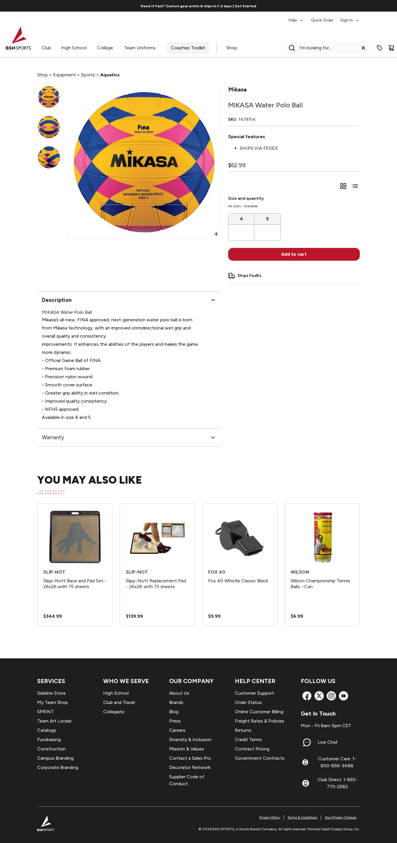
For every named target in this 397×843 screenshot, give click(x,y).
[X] (319, 696)
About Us (179, 693)
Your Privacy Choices (340, 817)
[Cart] (391, 48)
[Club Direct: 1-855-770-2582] (305, 783)
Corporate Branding (57, 767)
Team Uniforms (140, 48)
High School (74, 48)
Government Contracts (260, 758)
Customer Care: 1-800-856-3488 (337, 762)
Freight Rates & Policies (259, 721)
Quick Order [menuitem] (322, 20)
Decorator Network (189, 767)
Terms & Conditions (302, 817)
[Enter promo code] (379, 48)
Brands (176, 702)
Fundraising (49, 739)
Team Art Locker (54, 721)
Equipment (64, 75)
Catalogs (46, 730)
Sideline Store (51, 693)
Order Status (248, 702)
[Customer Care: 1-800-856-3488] (305, 762)
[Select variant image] (48, 97)
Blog (173, 711)
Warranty (53, 437)
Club (46, 48)
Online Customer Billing (259, 711)
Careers (177, 730)
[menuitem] (296, 17)
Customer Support (254, 693)
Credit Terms (248, 739)
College (105, 48)
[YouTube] (343, 696)
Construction (51, 749)
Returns (243, 730)
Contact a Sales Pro (190, 758)
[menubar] (324, 17)
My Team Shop (52, 702)
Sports (88, 75)
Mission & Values (186, 749)
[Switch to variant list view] (355, 186)
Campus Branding (55, 758)
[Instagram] (331, 696)
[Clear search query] (363, 48)
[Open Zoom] (216, 233)
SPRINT (45, 711)
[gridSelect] (343, 186)
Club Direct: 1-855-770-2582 (337, 783)
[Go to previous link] (40, 5)
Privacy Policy (269, 817)
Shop (231, 48)
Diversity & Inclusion (190, 739)
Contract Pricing (252, 749)
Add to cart (294, 254)
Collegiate (113, 711)
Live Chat (328, 742)
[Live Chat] (307, 742)
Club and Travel (119, 702)
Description (56, 300)
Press (175, 721)
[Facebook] (307, 696)
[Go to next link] (356, 5)
